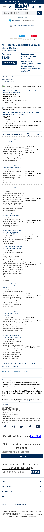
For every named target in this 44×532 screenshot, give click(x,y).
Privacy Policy (30, 516)
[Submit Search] (39, 13)
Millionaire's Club (28, 21)
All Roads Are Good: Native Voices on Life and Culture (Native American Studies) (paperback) (20, 91)
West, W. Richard (10, 50)
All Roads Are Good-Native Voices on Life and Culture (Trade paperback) (13, 285)
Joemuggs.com (28, 514)
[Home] (22, 7)
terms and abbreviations (29, 401)
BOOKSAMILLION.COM (11, 514)
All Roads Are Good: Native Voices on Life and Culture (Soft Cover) (13, 215)
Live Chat (35, 436)
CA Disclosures (18, 516)
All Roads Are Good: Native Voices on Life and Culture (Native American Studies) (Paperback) (13, 166)
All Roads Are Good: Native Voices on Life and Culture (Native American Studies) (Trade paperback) (20, 113)
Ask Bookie (16, 20)
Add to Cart (9, 63)
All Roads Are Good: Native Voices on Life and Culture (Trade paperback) (13, 188)
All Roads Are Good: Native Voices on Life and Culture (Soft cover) (13, 247)
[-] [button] (3, 134)
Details (26, 371)
